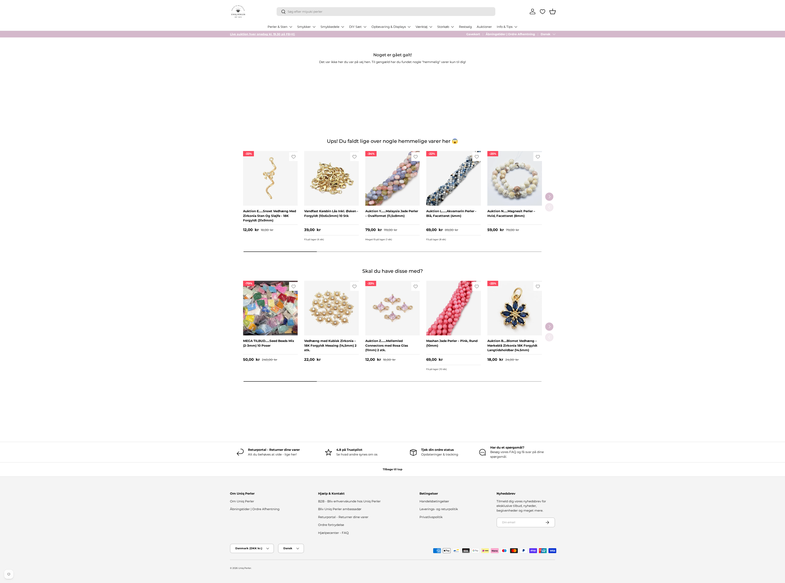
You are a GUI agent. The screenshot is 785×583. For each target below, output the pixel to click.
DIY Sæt (355, 27)
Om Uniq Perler (242, 501)
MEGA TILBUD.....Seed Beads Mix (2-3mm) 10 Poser (268, 343)
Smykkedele (330, 27)
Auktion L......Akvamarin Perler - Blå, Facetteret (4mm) (451, 213)
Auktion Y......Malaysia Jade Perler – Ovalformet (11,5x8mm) (391, 213)
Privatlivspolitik (431, 517)
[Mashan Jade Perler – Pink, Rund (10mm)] (453, 308)
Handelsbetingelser (434, 501)
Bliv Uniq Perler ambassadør (339, 509)
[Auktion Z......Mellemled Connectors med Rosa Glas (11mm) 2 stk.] (392, 308)
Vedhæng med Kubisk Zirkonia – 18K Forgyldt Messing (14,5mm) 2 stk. (330, 345)
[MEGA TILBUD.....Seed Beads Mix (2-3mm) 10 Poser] (270, 308)
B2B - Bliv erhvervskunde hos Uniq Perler (349, 501)
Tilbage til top (392, 469)
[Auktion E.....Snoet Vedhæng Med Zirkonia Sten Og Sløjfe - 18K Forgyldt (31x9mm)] (270, 178)
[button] (552, 11)
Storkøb (443, 27)
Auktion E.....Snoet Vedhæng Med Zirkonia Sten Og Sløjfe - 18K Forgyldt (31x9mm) (269, 215)
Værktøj (421, 27)
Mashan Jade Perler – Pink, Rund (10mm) (452, 343)
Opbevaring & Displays (388, 27)
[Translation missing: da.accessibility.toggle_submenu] (290, 26)
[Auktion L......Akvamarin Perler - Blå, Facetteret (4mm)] (453, 178)
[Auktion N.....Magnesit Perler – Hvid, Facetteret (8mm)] (514, 178)
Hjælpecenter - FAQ (333, 533)
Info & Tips (504, 27)
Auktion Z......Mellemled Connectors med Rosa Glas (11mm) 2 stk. (386, 345)
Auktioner (484, 27)
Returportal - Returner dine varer (343, 517)
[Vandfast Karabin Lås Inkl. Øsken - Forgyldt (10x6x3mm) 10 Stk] (331, 178)
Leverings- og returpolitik (438, 509)
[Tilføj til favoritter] (293, 156)
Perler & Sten (277, 27)
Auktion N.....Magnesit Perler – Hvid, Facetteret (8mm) (511, 213)
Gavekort (473, 34)
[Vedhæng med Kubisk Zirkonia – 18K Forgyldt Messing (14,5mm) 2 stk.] (331, 308)
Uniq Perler (244, 568)
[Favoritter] (542, 11)
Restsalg (465, 27)
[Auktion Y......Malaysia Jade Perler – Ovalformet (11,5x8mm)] (392, 178)
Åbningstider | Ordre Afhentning (510, 34)
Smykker (304, 27)
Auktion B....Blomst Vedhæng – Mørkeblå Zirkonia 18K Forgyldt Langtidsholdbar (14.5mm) (512, 345)
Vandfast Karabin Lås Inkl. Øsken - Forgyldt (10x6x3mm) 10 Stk (331, 213)
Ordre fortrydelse (331, 525)
